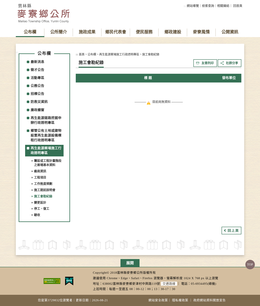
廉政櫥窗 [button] (37, 110)
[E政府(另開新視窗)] (69, 280)
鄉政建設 (172, 31)
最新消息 (37, 62)
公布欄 (30, 31)
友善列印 (208, 63)
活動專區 (37, 78)
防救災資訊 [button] (39, 102)
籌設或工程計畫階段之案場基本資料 (47, 163)
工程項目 (40, 177)
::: (185, 6)
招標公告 (37, 94)
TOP (250, 264)
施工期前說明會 (44, 190)
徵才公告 (37, 70)
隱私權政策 (180, 300)
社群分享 (232, 63)
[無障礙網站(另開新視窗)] (52, 280)
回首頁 (237, 5)
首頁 (82, 54)
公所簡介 (58, 31)
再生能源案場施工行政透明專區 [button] (46, 150)
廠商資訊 (40, 171)
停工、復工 (41, 208)
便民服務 (144, 31)
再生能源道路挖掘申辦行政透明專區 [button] (46, 120)
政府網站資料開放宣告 (209, 300)
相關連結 (223, 5)
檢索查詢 (208, 5)
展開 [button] (130, 263)
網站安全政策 (158, 300)
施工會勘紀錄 (43, 196)
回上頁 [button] (233, 230)
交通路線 (169, 283)
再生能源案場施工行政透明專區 (119, 54)
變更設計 (40, 202)
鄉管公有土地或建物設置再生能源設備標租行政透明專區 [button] (46, 135)
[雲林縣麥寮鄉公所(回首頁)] (44, 13)
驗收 (37, 214)
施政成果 (87, 31)
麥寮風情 (201, 31)
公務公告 (37, 86)
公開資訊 (230, 31)
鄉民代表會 (115, 31)
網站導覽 (193, 5)
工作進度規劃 (43, 183)
